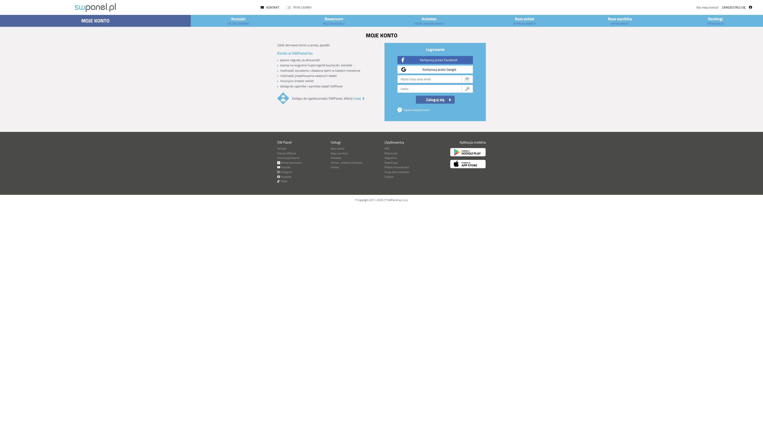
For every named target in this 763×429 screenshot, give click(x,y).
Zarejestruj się (734, 7)
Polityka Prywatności (396, 167)
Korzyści (238, 21)
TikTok (283, 181)
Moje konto (95, 20)
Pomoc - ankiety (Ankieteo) (346, 162)
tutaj (357, 98)
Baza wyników (620, 21)
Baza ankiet (524, 21)
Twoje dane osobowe (396, 172)
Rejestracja (391, 162)
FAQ (386, 148)
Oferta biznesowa (290, 162)
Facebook (285, 177)
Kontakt (272, 7)
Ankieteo (429, 21)
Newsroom (334, 21)
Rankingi (715, 21)
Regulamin (390, 158)
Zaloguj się (435, 100)
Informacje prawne (288, 158)
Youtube (285, 167)
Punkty (335, 167)
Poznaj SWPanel (286, 153)
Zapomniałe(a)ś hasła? (416, 110)
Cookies (389, 177)
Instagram (286, 172)
